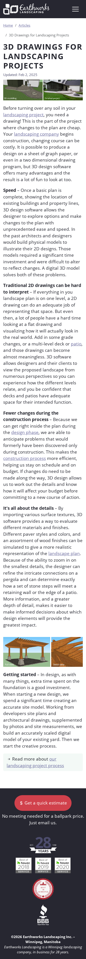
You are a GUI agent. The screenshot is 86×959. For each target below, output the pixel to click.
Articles (24, 25)
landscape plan (64, 553)
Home (8, 25)
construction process (24, 458)
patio (76, 344)
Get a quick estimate (45, 803)
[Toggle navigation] (75, 9)
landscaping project (23, 115)
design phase (25, 432)
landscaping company (36, 134)
